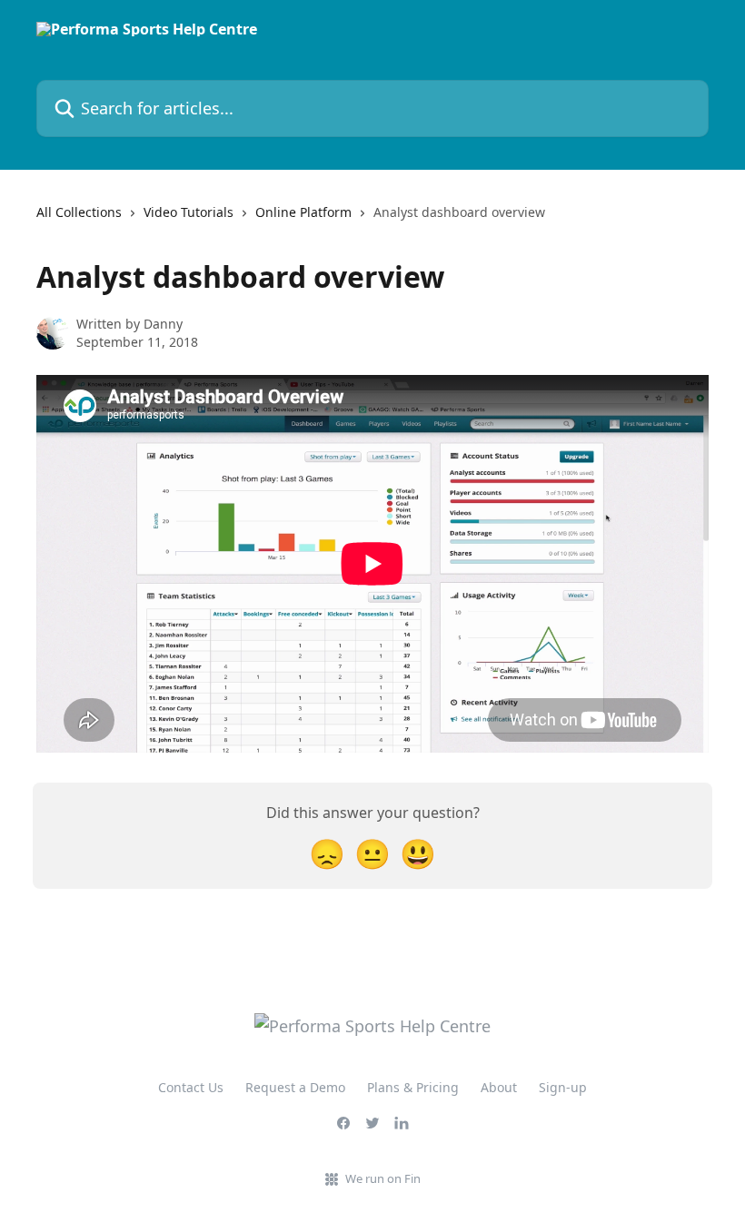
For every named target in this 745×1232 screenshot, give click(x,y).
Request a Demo (295, 1087)
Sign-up (563, 1087)
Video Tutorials (188, 212)
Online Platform (303, 212)
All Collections (79, 212)
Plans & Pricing (413, 1087)
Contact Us (191, 1087)
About (499, 1087)
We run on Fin (383, 1178)
